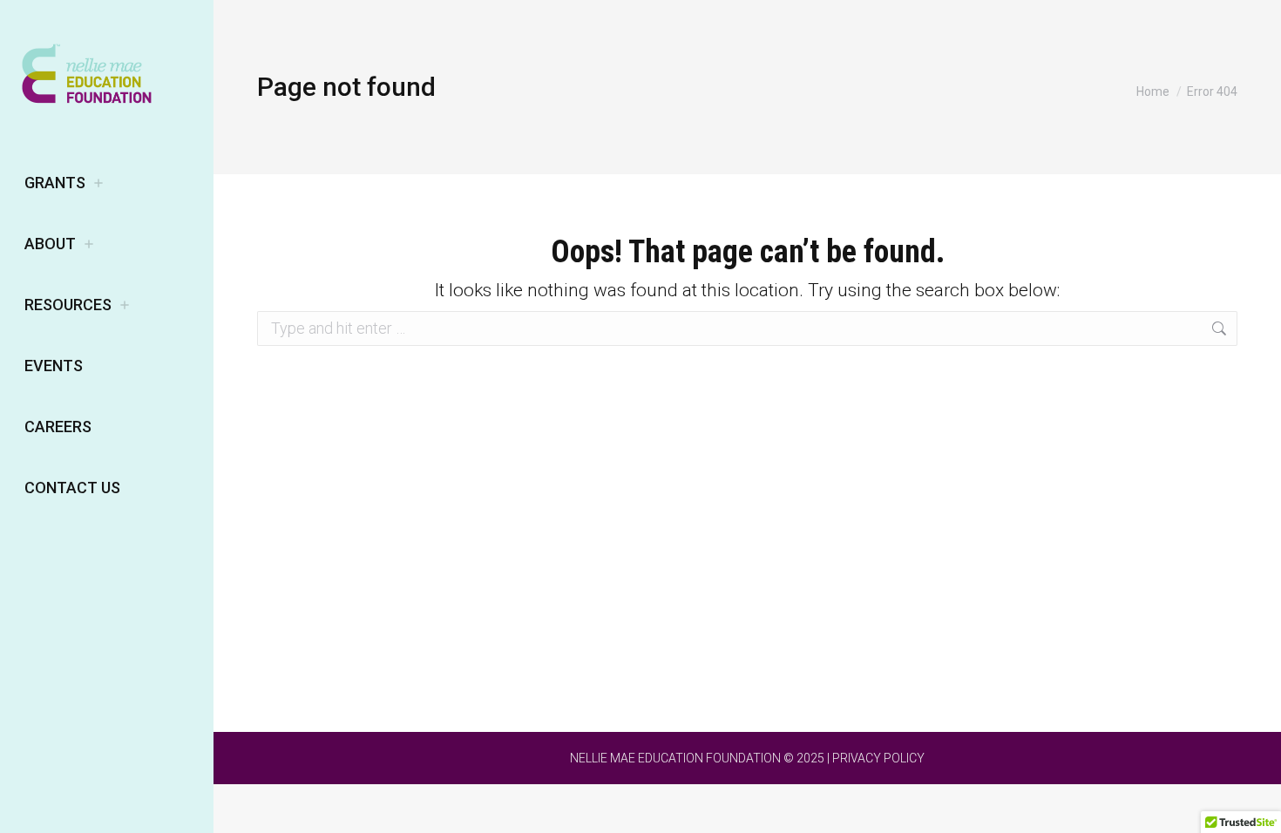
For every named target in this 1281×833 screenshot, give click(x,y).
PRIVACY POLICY (878, 758)
